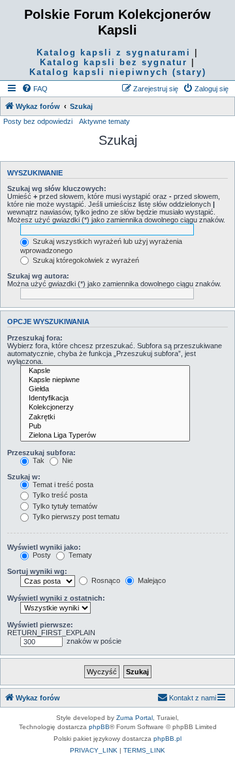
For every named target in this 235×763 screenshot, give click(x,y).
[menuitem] (35, 89)
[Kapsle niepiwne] (105, 380)
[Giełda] (105, 389)
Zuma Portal (134, 717)
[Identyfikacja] (105, 398)
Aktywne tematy (104, 121)
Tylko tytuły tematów (64, 506)
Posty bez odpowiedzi (37, 121)
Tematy (79, 555)
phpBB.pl (167, 738)
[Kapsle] (105, 371)
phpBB (99, 726)
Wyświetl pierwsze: (40, 625)
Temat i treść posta (62, 484)
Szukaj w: (23, 477)
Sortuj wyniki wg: (37, 571)
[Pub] (105, 426)
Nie (66, 460)
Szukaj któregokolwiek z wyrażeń (85, 260)
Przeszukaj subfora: (41, 452)
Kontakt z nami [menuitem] (192, 698)
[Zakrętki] (105, 417)
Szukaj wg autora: (38, 276)
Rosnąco (104, 580)
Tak (37, 460)
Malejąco (151, 580)
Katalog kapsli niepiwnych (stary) (117, 72)
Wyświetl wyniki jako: (44, 547)
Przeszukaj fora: (35, 338)
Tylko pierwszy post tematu (75, 516)
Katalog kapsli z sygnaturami (114, 52)
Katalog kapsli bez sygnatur (113, 62)
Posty (41, 555)
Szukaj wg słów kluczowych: (56, 188)
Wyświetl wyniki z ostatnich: (56, 598)
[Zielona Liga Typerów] (105, 435)
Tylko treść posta (59, 495)
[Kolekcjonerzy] (105, 407)
